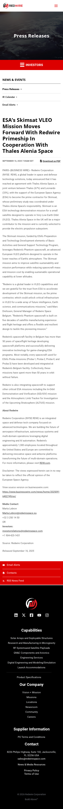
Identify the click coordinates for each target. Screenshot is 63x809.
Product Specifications (29, 677)
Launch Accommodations (31, 667)
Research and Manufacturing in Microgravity (31, 643)
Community (31, 711)
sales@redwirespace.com (31, 758)
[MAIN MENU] (56, 5)
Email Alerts (9, 104)
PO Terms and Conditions (31, 737)
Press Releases (10, 89)
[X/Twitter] (24, 615)
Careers (31, 716)
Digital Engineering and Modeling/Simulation (32, 662)
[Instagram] (47, 615)
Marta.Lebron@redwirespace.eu (19, 513)
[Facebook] (31, 615)
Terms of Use (31, 773)
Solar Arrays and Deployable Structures (31, 638)
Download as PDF (52, 161)
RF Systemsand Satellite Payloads (31, 648)
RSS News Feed (15, 580)
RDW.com (45, 463)
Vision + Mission (31, 692)
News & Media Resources (31, 764)
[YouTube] (39, 615)
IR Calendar (8, 97)
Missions (31, 697)
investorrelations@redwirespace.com (22, 531)
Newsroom (31, 707)
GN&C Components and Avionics (31, 652)
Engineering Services (31, 657)
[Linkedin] (16, 615)
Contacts (12, 572)
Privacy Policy (31, 770)
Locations (31, 702)
